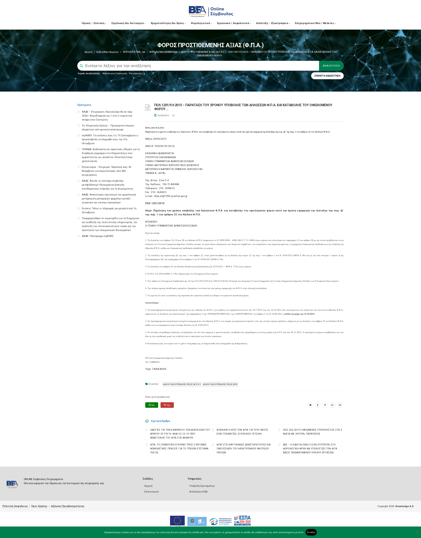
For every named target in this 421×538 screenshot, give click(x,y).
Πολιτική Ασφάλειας (15, 506)
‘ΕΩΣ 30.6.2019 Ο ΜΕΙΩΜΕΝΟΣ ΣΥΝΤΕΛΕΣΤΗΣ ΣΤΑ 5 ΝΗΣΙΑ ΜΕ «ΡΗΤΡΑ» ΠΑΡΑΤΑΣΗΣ (312, 431)
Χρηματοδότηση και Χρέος (168, 23)
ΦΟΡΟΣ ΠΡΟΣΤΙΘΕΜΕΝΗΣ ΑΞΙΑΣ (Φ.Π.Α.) (203, 52)
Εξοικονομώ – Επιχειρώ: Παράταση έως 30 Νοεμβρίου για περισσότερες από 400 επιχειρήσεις (106, 171)
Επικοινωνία (151, 491)
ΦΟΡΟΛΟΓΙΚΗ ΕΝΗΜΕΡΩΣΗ (163, 52)
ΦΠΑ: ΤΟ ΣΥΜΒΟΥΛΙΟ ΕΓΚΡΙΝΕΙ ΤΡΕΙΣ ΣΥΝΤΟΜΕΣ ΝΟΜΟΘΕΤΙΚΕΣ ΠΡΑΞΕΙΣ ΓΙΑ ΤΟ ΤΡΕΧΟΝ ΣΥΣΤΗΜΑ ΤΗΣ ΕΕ (179, 448)
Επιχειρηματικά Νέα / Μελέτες (315, 23)
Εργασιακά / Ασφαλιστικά (233, 23)
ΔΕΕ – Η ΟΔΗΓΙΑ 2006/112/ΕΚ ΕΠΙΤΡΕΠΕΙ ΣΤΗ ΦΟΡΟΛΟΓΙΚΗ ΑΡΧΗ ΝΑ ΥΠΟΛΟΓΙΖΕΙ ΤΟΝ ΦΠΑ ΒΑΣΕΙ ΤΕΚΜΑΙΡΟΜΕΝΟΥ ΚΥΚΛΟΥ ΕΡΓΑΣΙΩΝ (310, 448)
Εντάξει (311, 532)
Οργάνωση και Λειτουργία (128, 23)
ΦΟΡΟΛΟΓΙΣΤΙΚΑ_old (134, 52)
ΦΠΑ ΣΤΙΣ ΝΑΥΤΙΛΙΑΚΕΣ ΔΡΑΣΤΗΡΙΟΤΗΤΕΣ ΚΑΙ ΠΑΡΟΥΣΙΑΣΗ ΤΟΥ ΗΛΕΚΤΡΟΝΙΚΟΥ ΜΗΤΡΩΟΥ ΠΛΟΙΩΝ (244, 448)
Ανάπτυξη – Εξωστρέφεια (272, 23)
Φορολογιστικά (201, 23)
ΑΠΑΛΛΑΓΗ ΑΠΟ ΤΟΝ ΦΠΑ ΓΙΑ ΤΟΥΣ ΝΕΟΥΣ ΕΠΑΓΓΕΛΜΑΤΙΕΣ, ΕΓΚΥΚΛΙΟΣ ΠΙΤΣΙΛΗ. (242, 431)
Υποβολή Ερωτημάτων (202, 485)
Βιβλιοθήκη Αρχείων (108, 52)
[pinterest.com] (325, 405)
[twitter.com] (310, 405)
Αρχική (88, 52)
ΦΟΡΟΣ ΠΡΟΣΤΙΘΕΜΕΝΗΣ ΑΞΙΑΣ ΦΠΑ (220, 384)
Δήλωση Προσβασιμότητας (68, 506)
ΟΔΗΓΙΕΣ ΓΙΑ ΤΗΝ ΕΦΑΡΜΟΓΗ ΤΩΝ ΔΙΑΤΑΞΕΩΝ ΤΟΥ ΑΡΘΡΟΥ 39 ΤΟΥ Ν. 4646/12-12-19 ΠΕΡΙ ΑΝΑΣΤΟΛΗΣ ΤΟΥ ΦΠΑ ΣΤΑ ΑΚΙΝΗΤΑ (180, 433)
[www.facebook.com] (318, 405)
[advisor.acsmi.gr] (340, 405)
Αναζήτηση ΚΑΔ (198, 491)
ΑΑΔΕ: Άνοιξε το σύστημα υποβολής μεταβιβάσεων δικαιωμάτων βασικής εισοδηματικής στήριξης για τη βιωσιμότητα (107, 184)
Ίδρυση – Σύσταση (93, 23)
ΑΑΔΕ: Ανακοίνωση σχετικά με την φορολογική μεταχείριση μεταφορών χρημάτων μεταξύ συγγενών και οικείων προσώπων (109, 198)
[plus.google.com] (332, 405)
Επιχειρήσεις (136, 73)
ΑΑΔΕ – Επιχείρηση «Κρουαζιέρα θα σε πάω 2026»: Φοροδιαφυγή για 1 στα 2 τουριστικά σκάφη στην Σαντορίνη (107, 115)
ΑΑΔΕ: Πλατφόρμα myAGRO (98, 236)
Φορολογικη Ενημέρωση (114, 73)
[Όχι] (417, 534)
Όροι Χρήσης (39, 506)
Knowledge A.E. (405, 506)
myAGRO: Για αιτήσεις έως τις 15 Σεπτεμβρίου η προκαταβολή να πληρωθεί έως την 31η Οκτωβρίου (110, 139)
